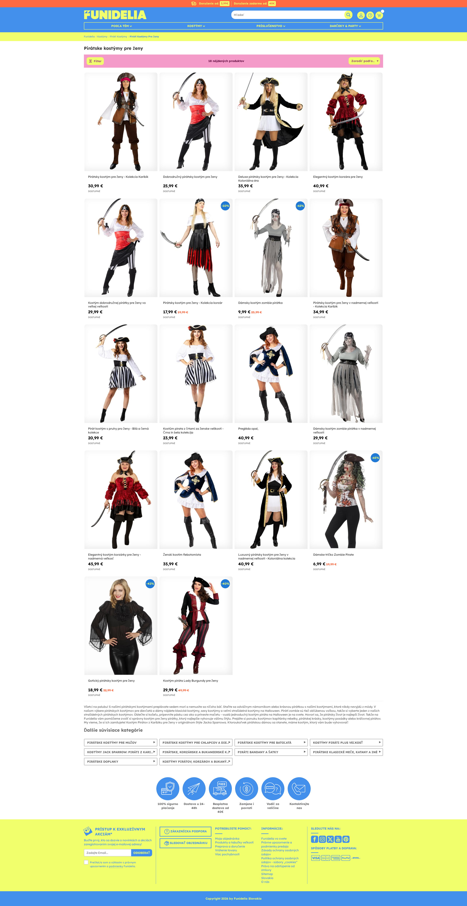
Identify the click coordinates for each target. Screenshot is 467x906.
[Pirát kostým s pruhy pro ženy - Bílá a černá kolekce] (120, 373)
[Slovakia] (314, 840)
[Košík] (379, 15)
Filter (97, 61)
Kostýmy (194, 25)
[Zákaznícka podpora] (370, 15)
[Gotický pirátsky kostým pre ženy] (120, 625)
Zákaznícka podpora (188, 831)
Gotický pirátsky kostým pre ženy (111, 680)
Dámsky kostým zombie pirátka (260, 303)
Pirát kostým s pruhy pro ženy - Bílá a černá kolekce (118, 430)
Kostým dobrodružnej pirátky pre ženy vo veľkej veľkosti (117, 304)
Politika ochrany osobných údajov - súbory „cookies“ (280, 860)
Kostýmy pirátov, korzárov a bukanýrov (198, 761)
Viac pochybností (227, 854)
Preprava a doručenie (230, 846)
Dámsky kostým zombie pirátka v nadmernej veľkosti (344, 430)
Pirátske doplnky (102, 761)
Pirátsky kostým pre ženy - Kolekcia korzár (192, 303)
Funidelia (89, 36)
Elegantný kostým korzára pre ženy (338, 177)
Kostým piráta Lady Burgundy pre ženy (190, 680)
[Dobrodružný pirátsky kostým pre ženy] (195, 122)
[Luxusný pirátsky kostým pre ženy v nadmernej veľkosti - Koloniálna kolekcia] (271, 499)
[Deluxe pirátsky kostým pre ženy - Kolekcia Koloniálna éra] (271, 122)
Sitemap (267, 874)
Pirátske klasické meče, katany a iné (345, 752)
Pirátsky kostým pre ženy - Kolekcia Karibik (118, 177)
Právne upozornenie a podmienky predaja (276, 844)
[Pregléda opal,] (271, 373)
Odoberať (141, 853)
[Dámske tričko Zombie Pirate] (346, 499)
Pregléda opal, (248, 428)
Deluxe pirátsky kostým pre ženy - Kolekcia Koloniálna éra (268, 178)
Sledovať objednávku (188, 843)
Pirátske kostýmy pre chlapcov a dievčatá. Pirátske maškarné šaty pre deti (198, 742)
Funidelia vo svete (274, 838)
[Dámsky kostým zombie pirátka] (271, 248)
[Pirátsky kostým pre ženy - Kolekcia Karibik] (120, 122)
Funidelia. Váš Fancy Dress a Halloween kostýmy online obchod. (115, 14)
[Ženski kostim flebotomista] (195, 499)
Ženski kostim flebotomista (182, 554)
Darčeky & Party (344, 25)
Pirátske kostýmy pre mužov (111, 742)
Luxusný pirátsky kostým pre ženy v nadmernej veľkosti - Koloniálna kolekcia (266, 556)
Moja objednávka (227, 838)
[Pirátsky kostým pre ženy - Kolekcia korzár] (195, 248)
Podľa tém (120, 25)
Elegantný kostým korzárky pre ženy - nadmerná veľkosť (114, 556)
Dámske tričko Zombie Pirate (333, 554)
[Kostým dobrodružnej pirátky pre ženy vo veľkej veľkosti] (120, 248)
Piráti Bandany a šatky (258, 752)
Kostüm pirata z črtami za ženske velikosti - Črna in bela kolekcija (193, 430)
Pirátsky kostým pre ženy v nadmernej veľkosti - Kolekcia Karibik (345, 304)
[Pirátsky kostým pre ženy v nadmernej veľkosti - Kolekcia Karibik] (346, 248)
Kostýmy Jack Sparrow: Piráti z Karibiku (122, 752)
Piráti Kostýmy (118, 36)
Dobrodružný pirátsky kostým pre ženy (190, 177)
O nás (265, 882)
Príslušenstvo (269, 25)
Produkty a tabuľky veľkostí (234, 842)
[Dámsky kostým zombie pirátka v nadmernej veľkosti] (346, 373)
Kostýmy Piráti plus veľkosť (338, 742)
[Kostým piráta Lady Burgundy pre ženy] (195, 625)
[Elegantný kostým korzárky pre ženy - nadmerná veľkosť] (120, 499)
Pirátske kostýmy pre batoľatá (264, 742)
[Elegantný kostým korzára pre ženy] (346, 122)
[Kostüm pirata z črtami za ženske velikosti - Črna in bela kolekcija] (195, 373)
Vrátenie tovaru (226, 850)
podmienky (116, 866)
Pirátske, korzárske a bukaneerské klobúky (198, 752)
